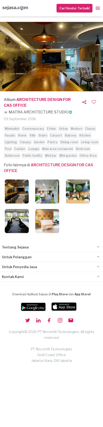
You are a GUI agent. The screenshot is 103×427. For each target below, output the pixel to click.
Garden (39, 142)
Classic (90, 128)
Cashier (19, 149)
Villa (32, 135)
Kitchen (85, 135)
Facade (10, 135)
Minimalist (12, 128)
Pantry (52, 142)
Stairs (42, 135)
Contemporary (33, 128)
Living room (89, 142)
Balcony (70, 135)
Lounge (33, 149)
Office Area (88, 155)
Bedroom (83, 149)
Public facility (32, 155)
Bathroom (12, 155)
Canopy (25, 142)
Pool (8, 149)
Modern (76, 128)
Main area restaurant (57, 149)
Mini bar (51, 155)
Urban (63, 128)
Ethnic (51, 128)
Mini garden (68, 155)
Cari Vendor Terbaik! (74, 8)
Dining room (69, 142)
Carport (56, 135)
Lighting (11, 142)
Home (22, 135)
